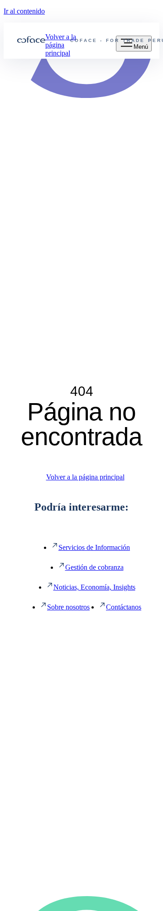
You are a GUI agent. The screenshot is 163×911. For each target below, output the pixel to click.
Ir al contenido (24, 11)
